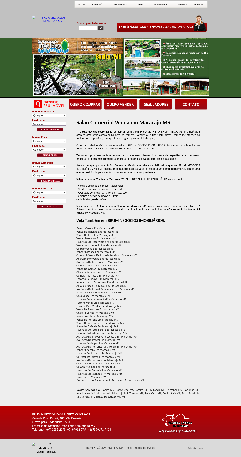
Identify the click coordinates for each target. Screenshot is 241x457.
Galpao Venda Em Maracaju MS (94, 248)
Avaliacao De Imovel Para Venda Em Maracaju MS (105, 289)
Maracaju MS (120, 393)
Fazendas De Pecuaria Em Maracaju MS (99, 370)
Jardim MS (141, 390)
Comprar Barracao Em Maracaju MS (97, 275)
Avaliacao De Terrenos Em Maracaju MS (99, 360)
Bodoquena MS (125, 390)
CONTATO (140, 4)
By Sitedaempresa (195, 448)
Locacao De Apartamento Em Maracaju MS (101, 299)
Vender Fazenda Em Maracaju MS (95, 252)
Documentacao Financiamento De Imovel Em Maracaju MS (110, 380)
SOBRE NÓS (97, 4)
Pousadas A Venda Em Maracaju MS (97, 326)
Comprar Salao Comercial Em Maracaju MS (101, 333)
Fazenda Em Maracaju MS (91, 377)
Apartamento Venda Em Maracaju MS (98, 258)
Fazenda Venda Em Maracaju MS (95, 228)
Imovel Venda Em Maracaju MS (94, 316)
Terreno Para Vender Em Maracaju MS (98, 306)
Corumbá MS (191, 390)
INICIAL (81, 4)
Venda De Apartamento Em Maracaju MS (100, 323)
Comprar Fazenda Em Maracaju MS (96, 265)
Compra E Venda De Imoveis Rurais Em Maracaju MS (106, 255)
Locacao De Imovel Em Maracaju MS (97, 279)
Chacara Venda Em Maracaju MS (95, 313)
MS (123, 397)
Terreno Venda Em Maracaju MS (95, 303)
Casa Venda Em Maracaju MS (93, 296)
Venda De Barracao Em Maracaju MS (97, 309)
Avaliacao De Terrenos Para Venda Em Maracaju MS (106, 346)
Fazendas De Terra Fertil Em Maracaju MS (100, 330)
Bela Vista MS (153, 393)
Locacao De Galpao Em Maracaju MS (97, 343)
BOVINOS (182, 4)
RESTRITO (199, 4)
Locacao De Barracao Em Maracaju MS (99, 353)
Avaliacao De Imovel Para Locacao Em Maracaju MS (106, 336)
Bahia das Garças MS (108, 397)
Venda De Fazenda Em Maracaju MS (97, 232)
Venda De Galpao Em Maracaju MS (96, 269)
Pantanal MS (174, 390)
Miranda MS (157, 390)
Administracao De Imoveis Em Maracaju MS (101, 282)
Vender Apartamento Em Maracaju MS (98, 245)
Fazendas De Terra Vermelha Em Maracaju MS (103, 242)
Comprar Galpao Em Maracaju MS (96, 367)
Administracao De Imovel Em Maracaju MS (101, 286)
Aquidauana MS (85, 393)
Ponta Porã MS (171, 393)
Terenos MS (136, 393)
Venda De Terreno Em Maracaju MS (97, 319)
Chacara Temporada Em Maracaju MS (98, 363)
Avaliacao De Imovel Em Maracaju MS (98, 340)
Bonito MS (108, 390)
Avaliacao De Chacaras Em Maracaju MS (99, 262)
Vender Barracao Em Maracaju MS (96, 238)
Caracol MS (88, 397)
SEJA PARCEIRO (161, 4)
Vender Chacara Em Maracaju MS (95, 350)
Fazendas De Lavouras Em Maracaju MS (99, 374)
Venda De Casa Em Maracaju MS (95, 235)
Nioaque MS (103, 393)
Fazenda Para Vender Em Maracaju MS (98, 292)
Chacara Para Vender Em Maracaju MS (98, 272)
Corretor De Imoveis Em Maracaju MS (98, 357)
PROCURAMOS (120, 4)
